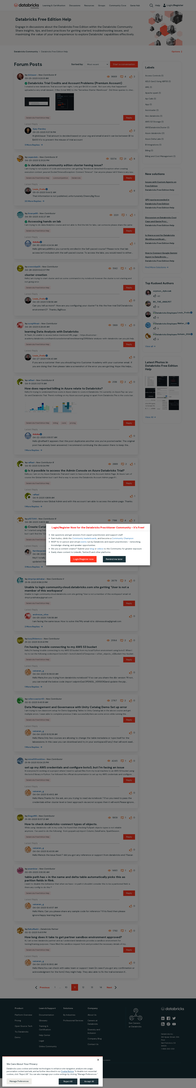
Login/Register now (83, 559)
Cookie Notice (67, 1071)
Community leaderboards (84, 538)
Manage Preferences (19, 1081)
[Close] (98, 1060)
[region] (52, 1071)
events (83, 541)
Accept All (89, 1081)
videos (100, 548)
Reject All (68, 1081)
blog (92, 548)
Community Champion (122, 538)
